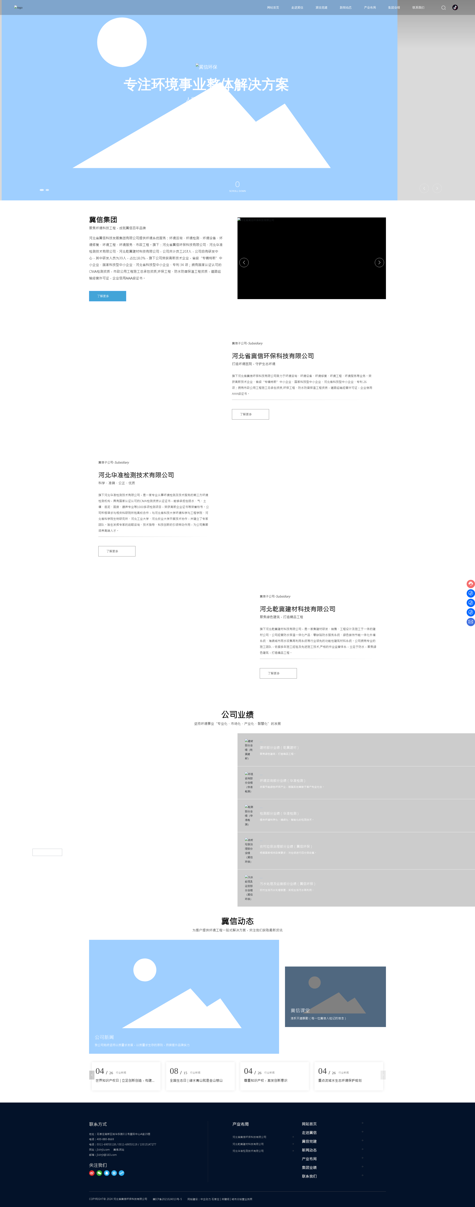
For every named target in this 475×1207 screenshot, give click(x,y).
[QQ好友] (107, 1173)
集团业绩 (309, 1167)
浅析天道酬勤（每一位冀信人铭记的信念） (319, 1018)
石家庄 (215, 1199)
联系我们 (309, 1176)
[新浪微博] (92, 1173)
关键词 (225, 1199)
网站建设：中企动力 (199, 1199)
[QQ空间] (115, 1173)
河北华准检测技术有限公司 (248, 1151)
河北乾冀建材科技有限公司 (248, 1144)
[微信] (100, 1173)
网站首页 (309, 1124)
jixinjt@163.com (107, 1155)
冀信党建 (309, 1141)
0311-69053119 (127, 1144)
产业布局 (309, 1159)
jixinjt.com (103, 1149)
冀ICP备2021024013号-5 (167, 1199)
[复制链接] (122, 1173)
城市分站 (237, 1199)
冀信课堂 (300, 1011)
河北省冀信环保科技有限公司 (249, 1137)
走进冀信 (309, 1132)
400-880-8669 (105, 1139)
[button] (42, 190)
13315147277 (148, 1144)
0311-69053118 (106, 1144)
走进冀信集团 (235, 130)
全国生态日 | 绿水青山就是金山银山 (344, 1080)
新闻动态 (309, 1150)
